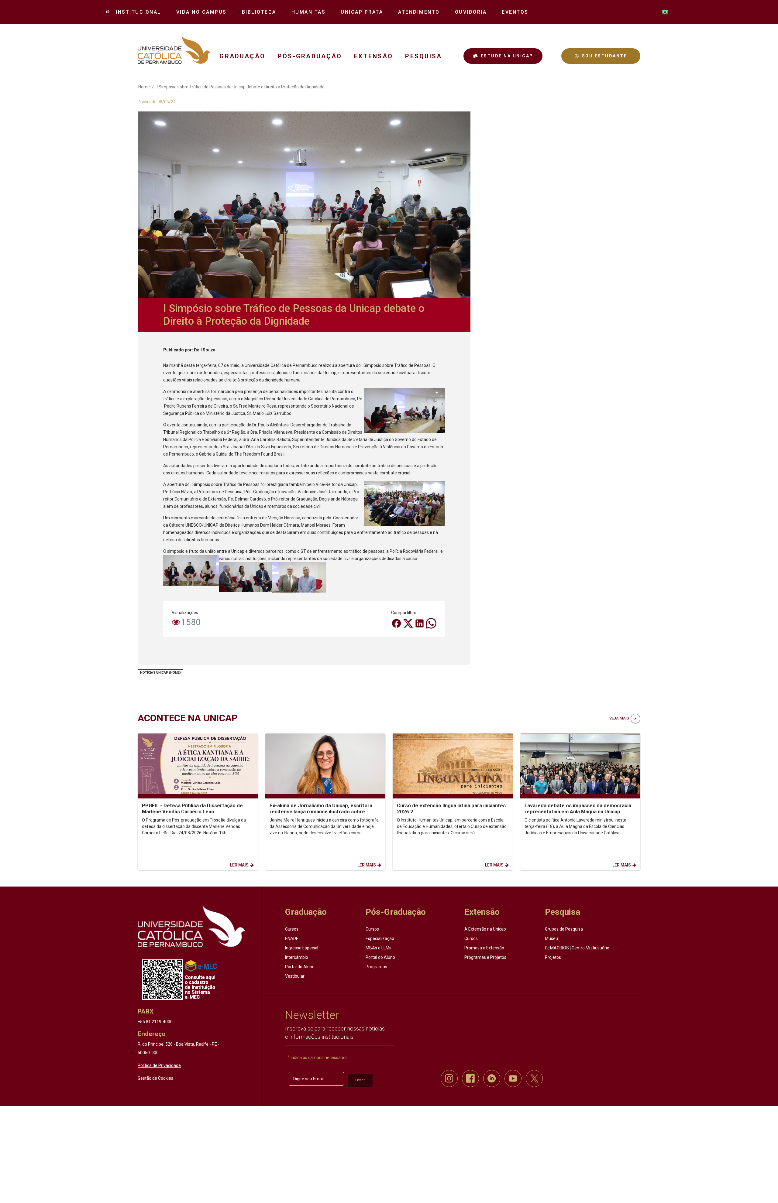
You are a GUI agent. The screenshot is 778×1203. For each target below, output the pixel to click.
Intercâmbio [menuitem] (296, 957)
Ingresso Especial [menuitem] (301, 947)
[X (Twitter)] (408, 622)
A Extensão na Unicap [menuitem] (485, 929)
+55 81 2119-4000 (155, 1021)
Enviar (360, 1080)
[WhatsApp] (431, 622)
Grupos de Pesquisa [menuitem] (564, 929)
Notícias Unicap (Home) (160, 673)
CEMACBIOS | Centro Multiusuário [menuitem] (577, 947)
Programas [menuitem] (376, 966)
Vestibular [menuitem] (295, 976)
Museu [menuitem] (551, 938)
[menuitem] (136, 12)
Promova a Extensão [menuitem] (484, 947)
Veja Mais (619, 718)
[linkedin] (491, 1078)
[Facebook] (397, 622)
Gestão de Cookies (155, 1078)
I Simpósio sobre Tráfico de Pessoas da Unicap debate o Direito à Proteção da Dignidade (241, 86)
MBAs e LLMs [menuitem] (378, 947)
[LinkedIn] (420, 622)
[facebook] (470, 1078)
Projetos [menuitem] (553, 957)
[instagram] (449, 1078)
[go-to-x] (174, 50)
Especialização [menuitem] (380, 938)
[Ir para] (192, 926)
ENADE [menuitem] (291, 938)
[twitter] (534, 1078)
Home (144, 86)
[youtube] (513, 1078)
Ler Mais (239, 865)
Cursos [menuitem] (291, 929)
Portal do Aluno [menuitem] (300, 966)
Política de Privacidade (159, 1065)
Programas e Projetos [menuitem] (485, 957)
